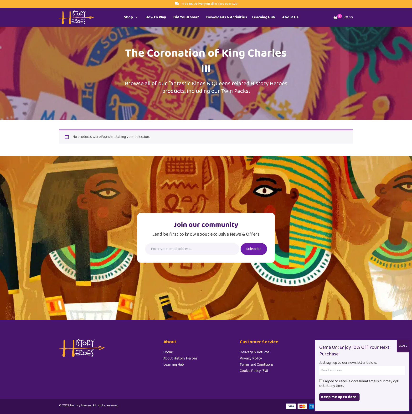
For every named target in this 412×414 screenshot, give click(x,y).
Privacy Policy (251, 358)
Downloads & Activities (226, 17)
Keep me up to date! (339, 397)
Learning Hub (263, 17)
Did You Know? (186, 17)
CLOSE (403, 346)
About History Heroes (180, 358)
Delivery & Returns (254, 352)
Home (168, 352)
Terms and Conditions (256, 365)
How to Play (155, 17)
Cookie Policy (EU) (254, 371)
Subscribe (253, 249)
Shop (128, 17)
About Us (290, 17)
